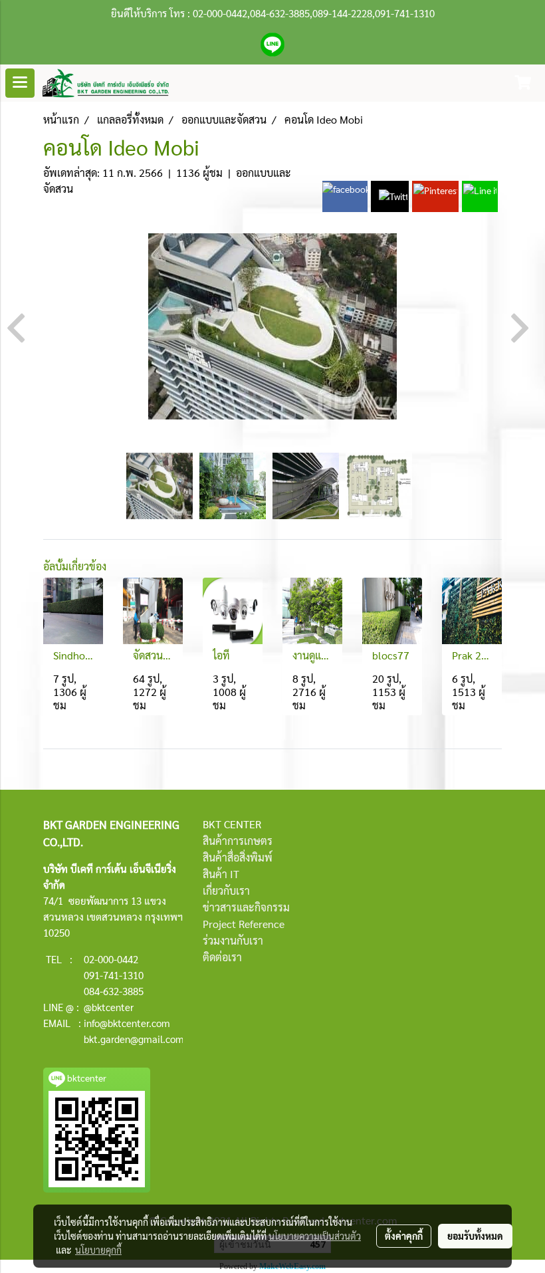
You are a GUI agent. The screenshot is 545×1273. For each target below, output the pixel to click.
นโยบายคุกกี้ (98, 1250)
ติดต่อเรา (222, 957)
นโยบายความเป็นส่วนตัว (315, 1236)
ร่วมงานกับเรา (233, 940)
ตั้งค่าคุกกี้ (404, 1236)
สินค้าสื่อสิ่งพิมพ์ (237, 857)
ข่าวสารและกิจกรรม (246, 907)
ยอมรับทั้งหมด (475, 1236)
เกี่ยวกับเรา (226, 890)
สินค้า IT (221, 874)
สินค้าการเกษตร (237, 841)
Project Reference (243, 924)
